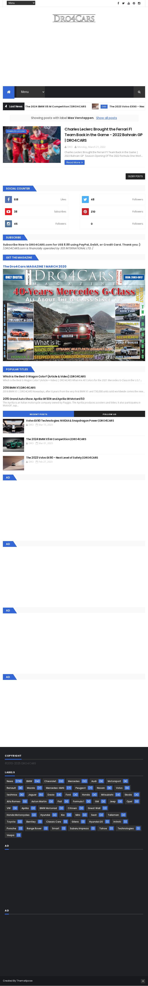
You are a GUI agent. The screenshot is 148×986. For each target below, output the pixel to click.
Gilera (75, 821)
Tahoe (103, 828)
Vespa (10, 835)
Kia (63, 815)
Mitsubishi (107, 794)
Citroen (72, 808)
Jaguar (32, 794)
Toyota (11, 821)
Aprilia (25, 808)
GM (97, 801)
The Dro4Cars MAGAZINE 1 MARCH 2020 (34, 266)
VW (9, 808)
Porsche (11, 828)
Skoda (128, 794)
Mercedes (74, 781)
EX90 (91, 106)
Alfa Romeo (13, 801)
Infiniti (117, 821)
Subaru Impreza (79, 828)
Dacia (51, 794)
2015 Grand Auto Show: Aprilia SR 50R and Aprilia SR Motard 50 (43, 399)
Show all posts (106, 118)
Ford (68, 794)
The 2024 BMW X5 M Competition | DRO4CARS (43, 106)
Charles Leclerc (16, 131)
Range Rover (34, 828)
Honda (86, 794)
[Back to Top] (143, 981)
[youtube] (129, 3)
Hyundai (45, 815)
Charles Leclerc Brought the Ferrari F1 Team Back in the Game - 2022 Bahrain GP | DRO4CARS (103, 134)
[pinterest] (134, 3)
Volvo (119, 788)
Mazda (31, 788)
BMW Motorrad (48, 808)
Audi (94, 781)
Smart (55, 828)
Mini (78, 815)
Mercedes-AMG (55, 788)
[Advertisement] (74, 55)
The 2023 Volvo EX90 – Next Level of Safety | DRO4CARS (62, 458)
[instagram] (139, 3)
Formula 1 (78, 801)
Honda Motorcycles (18, 815)
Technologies (126, 828)
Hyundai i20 (96, 821)
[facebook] (118, 3)
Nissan (101, 788)
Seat (94, 815)
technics (12, 794)
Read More (73, 162)
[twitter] (123, 3)
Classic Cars (53, 821)
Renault (11, 788)
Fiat (60, 801)
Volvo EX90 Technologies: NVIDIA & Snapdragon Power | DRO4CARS (70, 421)
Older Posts (135, 176)
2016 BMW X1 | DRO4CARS (19, 388)
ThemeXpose (24, 980)
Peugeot (81, 788)
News (10, 781)
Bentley (31, 821)
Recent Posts (38, 414)
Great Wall (94, 808)
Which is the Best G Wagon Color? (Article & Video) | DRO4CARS (44, 376)
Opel (129, 801)
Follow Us (109, 414)
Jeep (113, 801)
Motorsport (114, 781)
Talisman (113, 815)
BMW (29, 781)
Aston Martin (39, 801)
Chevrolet (50, 781)
